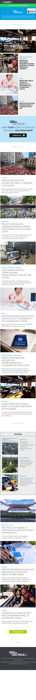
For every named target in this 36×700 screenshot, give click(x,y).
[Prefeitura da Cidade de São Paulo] (31, 11)
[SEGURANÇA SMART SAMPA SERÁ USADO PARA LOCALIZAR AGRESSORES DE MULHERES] (18, 41)
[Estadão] (8, 2)
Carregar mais (18, 632)
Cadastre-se (16, 135)
